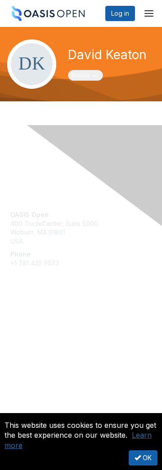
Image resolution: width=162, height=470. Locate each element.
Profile (87, 75)
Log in (120, 13)
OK (146, 457)
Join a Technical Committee (51, 343)
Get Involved (29, 317)
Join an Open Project (41, 330)
